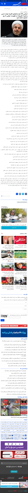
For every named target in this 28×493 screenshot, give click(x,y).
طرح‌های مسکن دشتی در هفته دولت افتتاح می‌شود (17, 365)
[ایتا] (7, 467)
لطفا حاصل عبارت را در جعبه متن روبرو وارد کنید (18, 315)
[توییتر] (15, 467)
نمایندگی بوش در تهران (20, 430)
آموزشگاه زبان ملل (7, 430)
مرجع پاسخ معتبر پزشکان (14, 426)
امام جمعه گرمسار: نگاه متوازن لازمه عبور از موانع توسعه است (15, 347)
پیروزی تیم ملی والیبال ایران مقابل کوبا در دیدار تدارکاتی (16, 394)
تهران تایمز (9, 432)
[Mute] (4, 221)
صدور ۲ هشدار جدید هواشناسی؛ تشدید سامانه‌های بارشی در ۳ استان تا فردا (13, 388)
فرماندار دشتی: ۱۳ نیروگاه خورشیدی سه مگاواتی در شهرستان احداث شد (13, 358)
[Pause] (2, 221)
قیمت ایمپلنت (24, 428)
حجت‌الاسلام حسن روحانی (22, 202)
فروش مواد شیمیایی (5, 426)
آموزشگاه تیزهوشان (10, 428)
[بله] (19, 467)
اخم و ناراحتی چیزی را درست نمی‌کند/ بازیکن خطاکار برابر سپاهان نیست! (13, 391)
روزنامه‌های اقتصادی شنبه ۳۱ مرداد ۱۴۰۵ (18, 417)
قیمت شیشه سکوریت (17, 422)
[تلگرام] (21, 467)
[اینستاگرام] (17, 467)
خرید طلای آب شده (4, 422)
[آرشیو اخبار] (9, 467)
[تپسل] (2, 207)
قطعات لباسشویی (18, 428)
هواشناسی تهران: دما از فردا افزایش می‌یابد (18, 373)
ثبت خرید (14, 228)
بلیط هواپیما (3, 428)
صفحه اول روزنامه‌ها (22, 397)
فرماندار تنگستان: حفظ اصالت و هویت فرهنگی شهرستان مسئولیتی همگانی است (14, 355)
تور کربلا (18, 424)
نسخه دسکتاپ (14, 471)
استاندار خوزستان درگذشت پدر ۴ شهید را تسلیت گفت (16, 378)
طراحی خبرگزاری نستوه (21, 491)
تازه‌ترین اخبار (24, 339)
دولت (22, 8)
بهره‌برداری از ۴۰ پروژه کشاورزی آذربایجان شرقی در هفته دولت (15, 370)
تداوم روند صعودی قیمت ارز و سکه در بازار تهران (17, 375)
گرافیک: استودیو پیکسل (11, 491)
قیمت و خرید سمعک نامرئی (22, 432)
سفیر (11, 422)
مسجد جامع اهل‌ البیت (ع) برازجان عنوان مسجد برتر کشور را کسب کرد (14, 361)
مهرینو (14, 432)
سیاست (25, 8)
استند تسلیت (11, 424)
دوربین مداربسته (24, 426)
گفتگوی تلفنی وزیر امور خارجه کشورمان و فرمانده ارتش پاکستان (15, 344)
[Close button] (27, 481)
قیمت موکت (24, 424)
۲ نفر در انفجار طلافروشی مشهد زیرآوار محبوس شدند (17, 383)
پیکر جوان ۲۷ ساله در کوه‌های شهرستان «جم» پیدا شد (16, 363)
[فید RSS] (11, 467)
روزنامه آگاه (3, 432)
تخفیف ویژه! (9, 486)
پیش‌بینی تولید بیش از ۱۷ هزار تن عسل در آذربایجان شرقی (16, 385)
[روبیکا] (13, 467)
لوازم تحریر (25, 422)
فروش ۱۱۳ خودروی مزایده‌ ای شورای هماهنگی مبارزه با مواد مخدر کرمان (13, 352)
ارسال (3, 320)
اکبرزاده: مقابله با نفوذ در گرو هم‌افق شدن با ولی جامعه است (15, 349)
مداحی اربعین (4, 424)
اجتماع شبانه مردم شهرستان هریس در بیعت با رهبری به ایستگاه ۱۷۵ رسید (14, 341)
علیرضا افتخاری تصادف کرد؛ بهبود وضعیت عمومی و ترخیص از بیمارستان (13, 380)
